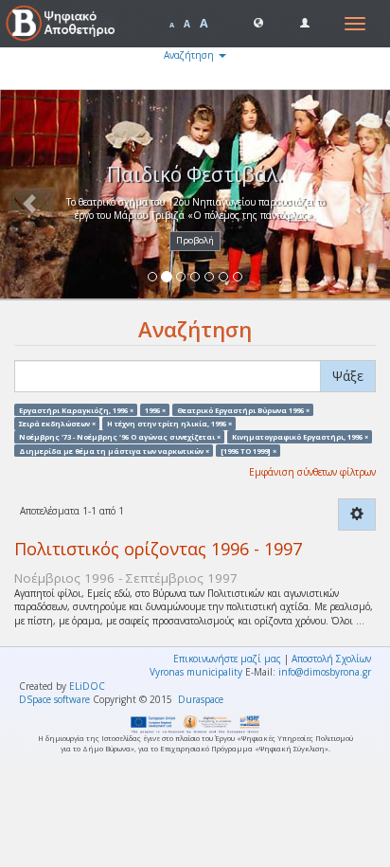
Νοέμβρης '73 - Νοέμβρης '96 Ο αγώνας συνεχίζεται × (120, 437)
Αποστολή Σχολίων (331, 658)
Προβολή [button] (195, 240)
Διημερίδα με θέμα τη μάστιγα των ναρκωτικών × (114, 450)
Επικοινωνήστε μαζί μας (227, 658)
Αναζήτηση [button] (190, 55)
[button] (258, 22)
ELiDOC (87, 686)
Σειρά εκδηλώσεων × (57, 422)
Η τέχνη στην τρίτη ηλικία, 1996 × (169, 422)
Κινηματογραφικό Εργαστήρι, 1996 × (300, 437)
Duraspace (200, 699)
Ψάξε (347, 376)
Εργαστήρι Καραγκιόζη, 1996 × (76, 409)
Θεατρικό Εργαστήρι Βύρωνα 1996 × (243, 409)
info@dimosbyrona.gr (324, 671)
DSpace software (54, 699)
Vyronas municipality (196, 671)
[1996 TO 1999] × (248, 450)
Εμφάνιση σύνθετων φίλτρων (312, 472)
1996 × (155, 409)
